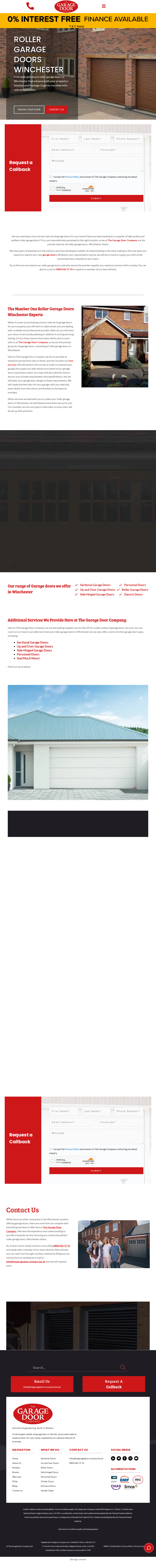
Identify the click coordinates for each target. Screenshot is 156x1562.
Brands (15, 1472)
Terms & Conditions (142, 1546)
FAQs (15, 1481)
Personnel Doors (49, 1476)
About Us (16, 1463)
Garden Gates (47, 1490)
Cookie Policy (115, 1546)
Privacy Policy (72, 176)
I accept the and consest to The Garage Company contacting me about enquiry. (93, 178)
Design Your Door (29, 109)
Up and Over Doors (50, 1463)
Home (15, 1458)
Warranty (16, 1476)
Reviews (16, 1467)
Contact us (17, 1490)
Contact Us (56, 109)
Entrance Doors (48, 1486)
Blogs (15, 1486)
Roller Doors (47, 1467)
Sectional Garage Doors (32, 642)
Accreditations (123, 1469)
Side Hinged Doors (49, 1472)
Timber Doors (47, 1481)
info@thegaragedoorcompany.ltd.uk (42, 1386)
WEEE (106, 1546)
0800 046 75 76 (76, 1463)
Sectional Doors (48, 1458)
